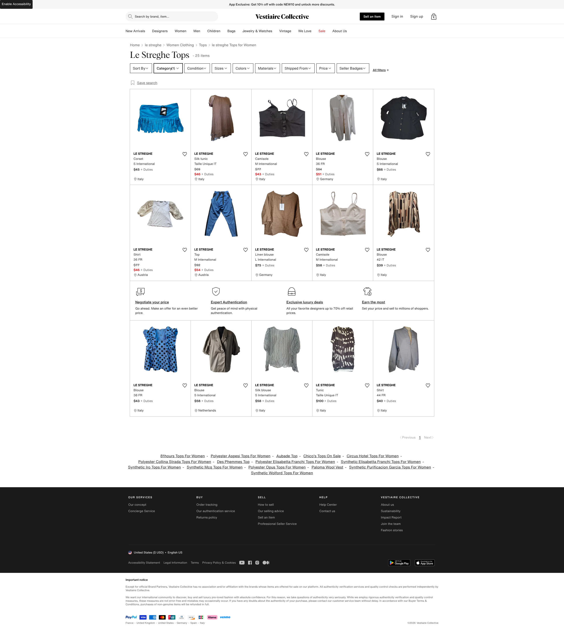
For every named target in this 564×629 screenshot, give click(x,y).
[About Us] (350, 31)
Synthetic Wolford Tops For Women (282, 473)
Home (135, 45)
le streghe (153, 45)
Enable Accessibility (16, 4)
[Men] (204, 31)
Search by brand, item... (152, 16)
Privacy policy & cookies (219, 563)
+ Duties (147, 169)
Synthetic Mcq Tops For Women (215, 467)
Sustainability (391, 511)
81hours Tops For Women (182, 456)
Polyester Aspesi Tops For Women (240, 456)
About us (387, 504)
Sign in (397, 16)
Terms (195, 563)
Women (180, 31)
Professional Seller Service (277, 524)
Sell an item (372, 16)
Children (214, 31)
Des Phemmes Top (233, 462)
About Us (339, 31)
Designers (160, 31)
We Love (305, 31)
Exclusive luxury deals (304, 302)
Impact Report (391, 517)
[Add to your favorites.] (184, 154)
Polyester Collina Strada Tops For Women (174, 462)
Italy (202, 623)
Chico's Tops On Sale (322, 456)
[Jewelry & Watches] (275, 31)
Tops (203, 45)
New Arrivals (135, 31)
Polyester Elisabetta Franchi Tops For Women (295, 462)
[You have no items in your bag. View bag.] (434, 16)
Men (196, 31)
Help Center (328, 504)
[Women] (190, 31)
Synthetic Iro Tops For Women (154, 467)
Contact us (327, 511)
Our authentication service (215, 511)
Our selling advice (271, 511)
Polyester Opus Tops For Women (277, 467)
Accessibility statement (144, 563)
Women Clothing (180, 45)
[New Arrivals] (148, 31)
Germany (182, 623)
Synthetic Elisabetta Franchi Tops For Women (381, 462)
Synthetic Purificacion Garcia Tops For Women (390, 467)
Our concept (137, 504)
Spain (193, 623)
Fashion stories (392, 530)
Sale (322, 31)
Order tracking (206, 504)
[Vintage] (295, 31)
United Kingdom (146, 623)
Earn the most (373, 302)
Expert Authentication (229, 302)
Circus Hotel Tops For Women (373, 456)
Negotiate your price (152, 302)
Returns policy (206, 517)
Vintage (285, 31)
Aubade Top (286, 456)
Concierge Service (141, 511)
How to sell (266, 504)
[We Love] (315, 31)
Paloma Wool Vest (327, 467)
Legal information (175, 563)
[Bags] (239, 31)
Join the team (391, 524)
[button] (434, 16)
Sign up (416, 16)
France (130, 623)
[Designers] (171, 31)
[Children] (224, 31)
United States (166, 623)
